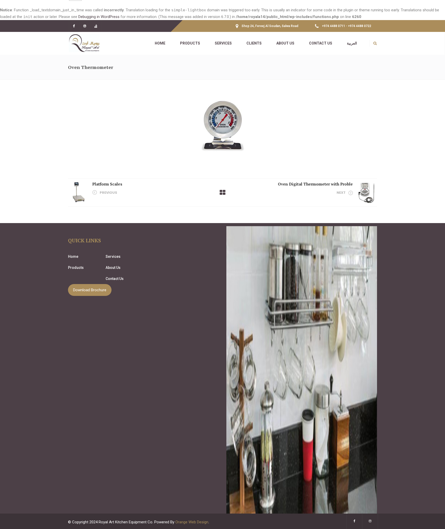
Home (73, 256)
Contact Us (115, 279)
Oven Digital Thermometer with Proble (315, 184)
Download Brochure (89, 290)
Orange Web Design (191, 522)
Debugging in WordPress (98, 16)
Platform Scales (107, 184)
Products (76, 268)
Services (113, 256)
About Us (113, 268)
